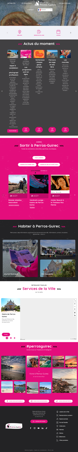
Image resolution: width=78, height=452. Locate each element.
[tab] (35, 171)
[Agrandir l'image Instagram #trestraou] (13, 368)
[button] (7, 32)
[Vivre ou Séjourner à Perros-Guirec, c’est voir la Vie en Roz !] (45, 3)
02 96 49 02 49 (39, 416)
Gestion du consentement (40, 450)
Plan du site (50, 450)
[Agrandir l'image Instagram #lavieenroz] (20, 387)
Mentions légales (29, 450)
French (43, 9)
